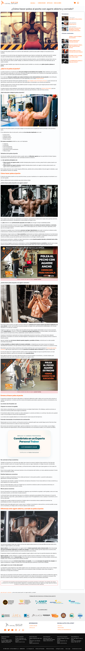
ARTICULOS (32, 627)
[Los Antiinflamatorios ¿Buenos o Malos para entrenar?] (65, 61)
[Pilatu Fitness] (36, 615)
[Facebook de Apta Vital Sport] (5, 630)
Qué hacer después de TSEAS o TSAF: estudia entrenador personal (75, 46)
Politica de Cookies (50, 648)
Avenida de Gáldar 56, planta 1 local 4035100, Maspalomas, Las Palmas (63, 640)
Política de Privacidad (40, 648)
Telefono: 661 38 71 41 (75, 641)
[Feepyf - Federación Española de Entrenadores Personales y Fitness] (25, 602)
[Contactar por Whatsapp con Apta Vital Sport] (78, 3)
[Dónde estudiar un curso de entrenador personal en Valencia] (65, 51)
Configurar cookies (60, 648)
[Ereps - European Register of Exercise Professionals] (75, 602)
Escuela (33, 3)
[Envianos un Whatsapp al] (23, 630)
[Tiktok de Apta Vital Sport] (19, 630)
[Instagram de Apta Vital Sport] (16, 630)
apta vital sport (4, 592)
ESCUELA (60, 625)
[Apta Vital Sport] (9, 3)
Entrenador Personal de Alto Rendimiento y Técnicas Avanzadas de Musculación (75, 29)
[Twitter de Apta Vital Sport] (8, 630)
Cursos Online (42, 3)
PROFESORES (61, 627)
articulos (9, 592)
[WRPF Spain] (63, 615)
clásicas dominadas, (46, 88)
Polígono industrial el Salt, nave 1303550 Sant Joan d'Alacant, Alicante (35, 640)
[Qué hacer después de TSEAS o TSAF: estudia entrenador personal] (65, 46)
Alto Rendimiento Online (29, 447)
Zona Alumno (57, 3)
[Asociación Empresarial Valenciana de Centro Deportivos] (5, 615)
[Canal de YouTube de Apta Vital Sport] (12, 630)
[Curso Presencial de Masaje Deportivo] (65, 23)
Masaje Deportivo (72, 24)
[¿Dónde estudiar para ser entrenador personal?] (65, 41)
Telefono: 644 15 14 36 (20, 641)
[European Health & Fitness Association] (58, 602)
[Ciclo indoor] (55, 615)
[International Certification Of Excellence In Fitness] (8, 602)
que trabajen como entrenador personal (37, 80)
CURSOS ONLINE (33, 625)
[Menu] (75, 3)
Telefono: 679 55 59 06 (62, 643)
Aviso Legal (68, 648)
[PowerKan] (46, 615)
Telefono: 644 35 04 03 (34, 643)
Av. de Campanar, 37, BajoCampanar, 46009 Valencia (6, 641)
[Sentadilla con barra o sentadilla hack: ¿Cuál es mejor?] (65, 56)
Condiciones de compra (77, 648)
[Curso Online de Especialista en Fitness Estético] (65, 18)
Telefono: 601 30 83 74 (6, 642)
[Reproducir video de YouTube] (29, 375)
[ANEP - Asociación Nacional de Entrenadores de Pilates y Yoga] (41, 602)
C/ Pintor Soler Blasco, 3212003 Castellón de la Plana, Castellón (21, 639)
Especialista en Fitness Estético (75, 19)
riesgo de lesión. (40, 78)
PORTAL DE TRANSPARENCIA (64, 629)
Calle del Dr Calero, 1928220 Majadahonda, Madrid (49, 639)
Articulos (49, 3)
